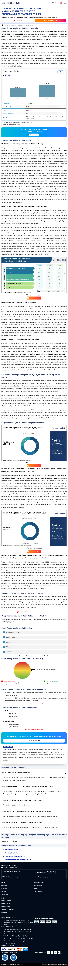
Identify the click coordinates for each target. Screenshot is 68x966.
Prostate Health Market (13, 853)
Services (3, 891)
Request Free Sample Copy (35, 298)
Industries (19, 25)
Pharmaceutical (29, 25)
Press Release (38, 891)
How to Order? (5, 903)
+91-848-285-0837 (45, 877)
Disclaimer (4, 912)
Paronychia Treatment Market (15, 856)
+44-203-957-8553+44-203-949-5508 (51, 872)
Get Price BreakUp (34, 741)
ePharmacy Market (11, 850)
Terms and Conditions (7, 909)
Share (62, 72)
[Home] (10, 2)
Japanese (4, 841)
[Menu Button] (65, 3)
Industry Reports (9, 25)
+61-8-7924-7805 (14, 877)
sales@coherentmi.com (10, 867)
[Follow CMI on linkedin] (48, 952)
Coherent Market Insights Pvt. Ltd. (57, 964)
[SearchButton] (61, 2)
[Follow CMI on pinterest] (59, 952)
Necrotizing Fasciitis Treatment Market (18, 860)
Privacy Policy (5, 906)
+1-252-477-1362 (16, 871)
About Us (4, 885)
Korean (15, 841)
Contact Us (4, 894)
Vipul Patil (5, 749)
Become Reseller (6, 900)
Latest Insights (38, 885)
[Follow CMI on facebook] (55, 952)
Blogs (35, 888)
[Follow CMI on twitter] (52, 952)
